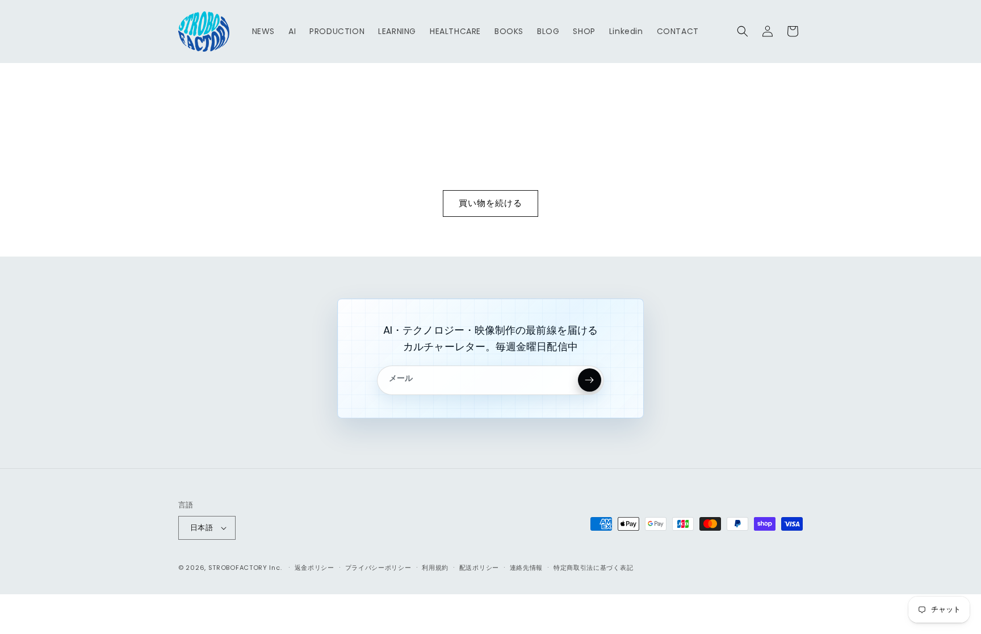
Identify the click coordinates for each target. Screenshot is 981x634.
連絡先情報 (526, 567)
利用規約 (435, 567)
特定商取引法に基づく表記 (593, 567)
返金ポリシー (314, 567)
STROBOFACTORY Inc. (245, 567)
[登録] (589, 380)
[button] (742, 31)
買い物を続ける (490, 203)
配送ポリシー (479, 567)
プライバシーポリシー (378, 567)
